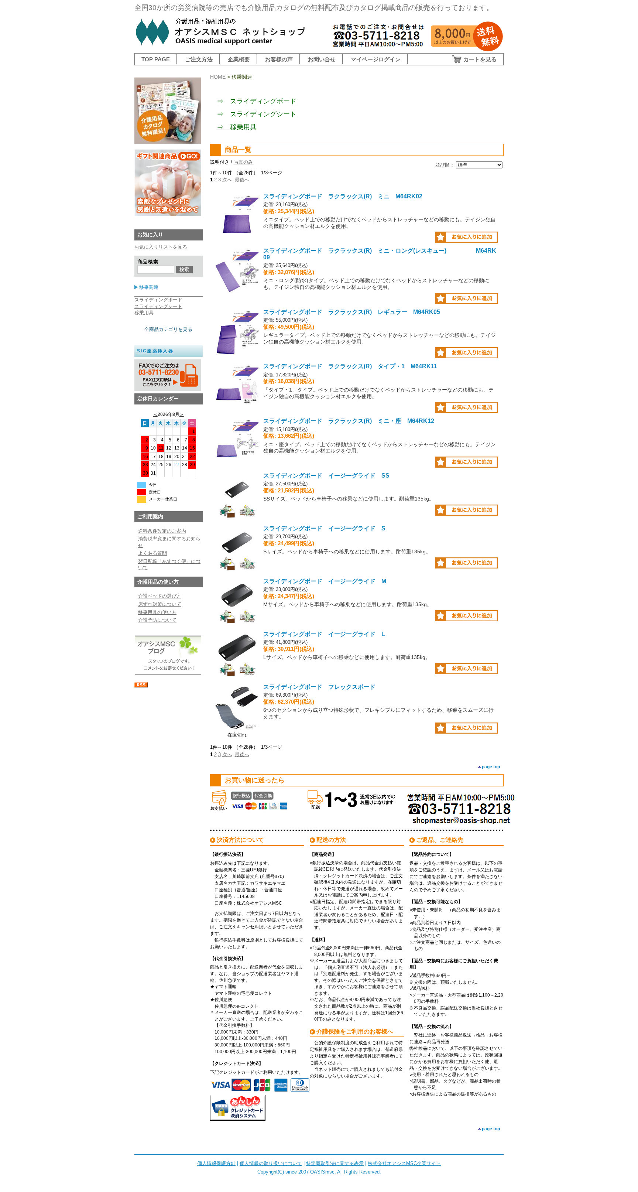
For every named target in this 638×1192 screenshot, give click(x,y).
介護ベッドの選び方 (159, 596)
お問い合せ (322, 59)
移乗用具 (144, 312)
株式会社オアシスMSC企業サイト (404, 1163)
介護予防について (157, 620)
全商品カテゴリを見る (168, 329)
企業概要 (239, 59)
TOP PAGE (155, 59)
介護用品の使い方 (158, 582)
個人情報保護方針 (216, 1163)
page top (491, 766)
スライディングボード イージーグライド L (324, 634)
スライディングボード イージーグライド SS (326, 475)
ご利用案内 (150, 516)
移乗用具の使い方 (157, 612)
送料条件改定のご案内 (162, 531)
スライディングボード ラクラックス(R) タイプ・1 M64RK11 (350, 366)
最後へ (242, 179)
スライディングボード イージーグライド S (324, 528)
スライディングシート (158, 306)
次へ (227, 179)
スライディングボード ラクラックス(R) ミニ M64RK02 (342, 196)
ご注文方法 (199, 59)
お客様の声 (279, 59)
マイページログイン (376, 59)
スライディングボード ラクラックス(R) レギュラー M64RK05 (351, 312)
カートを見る (480, 59)
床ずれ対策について (159, 604)
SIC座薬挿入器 (155, 350)
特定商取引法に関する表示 (335, 1163)
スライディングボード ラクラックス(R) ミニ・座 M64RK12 (348, 421)
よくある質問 (152, 553)
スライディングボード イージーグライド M (324, 581)
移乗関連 (148, 287)
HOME (218, 77)
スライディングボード (158, 300)
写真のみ (243, 162)
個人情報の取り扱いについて (271, 1163)
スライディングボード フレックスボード (319, 687)
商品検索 (147, 261)
